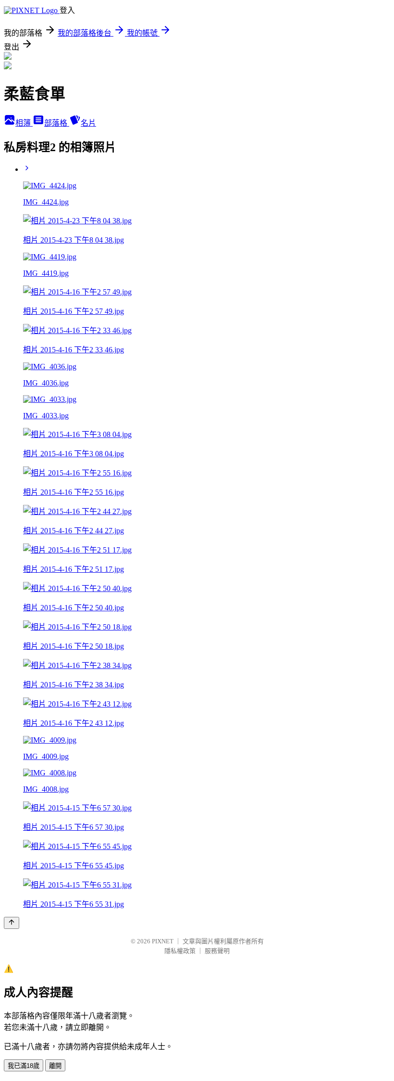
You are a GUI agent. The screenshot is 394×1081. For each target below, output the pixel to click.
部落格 (56, 123)
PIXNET (162, 941)
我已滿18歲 (23, 1065)
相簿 (24, 123)
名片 (88, 123)
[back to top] (11, 923)
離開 (55, 1065)
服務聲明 (217, 950)
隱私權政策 (180, 950)
